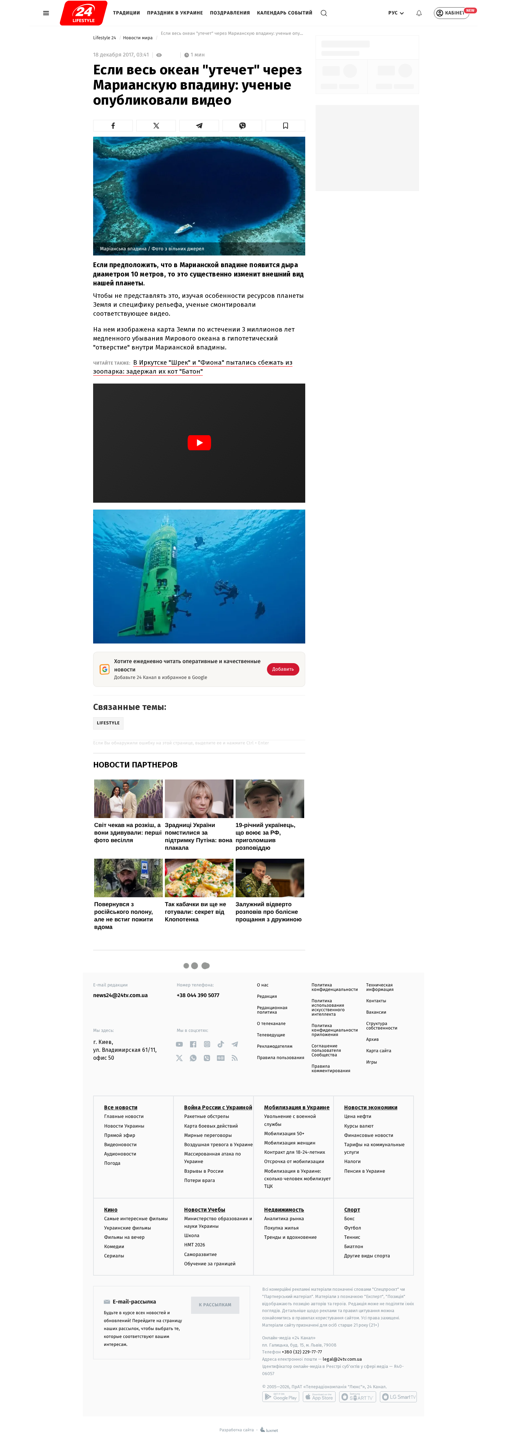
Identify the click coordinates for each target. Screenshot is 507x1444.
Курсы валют (359, 1126)
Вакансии (376, 1012)
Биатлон (353, 1246)
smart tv (357, 1397)
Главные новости (124, 1116)
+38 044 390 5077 (198, 995)
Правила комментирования (330, 1068)
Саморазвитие (200, 1254)
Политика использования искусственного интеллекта (328, 1008)
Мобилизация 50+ (284, 1134)
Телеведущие (271, 1035)
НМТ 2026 (194, 1245)
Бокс (349, 1219)
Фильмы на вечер (124, 1237)
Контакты (376, 1001)
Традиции (126, 13)
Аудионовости (120, 1154)
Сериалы (114, 1256)
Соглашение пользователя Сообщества (326, 1050)
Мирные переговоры (208, 1135)
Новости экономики (370, 1107)
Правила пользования (280, 1058)
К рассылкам (215, 1305)
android (280, 1397)
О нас (262, 985)
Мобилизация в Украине (297, 1107)
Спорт (352, 1209)
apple (319, 1397)
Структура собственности (382, 1026)
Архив (372, 1039)
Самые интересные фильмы (136, 1219)
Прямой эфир (119, 1135)
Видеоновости (120, 1145)
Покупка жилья (281, 1228)
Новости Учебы (204, 1209)
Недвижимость (284, 1209)
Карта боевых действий (211, 1126)
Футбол (352, 1228)
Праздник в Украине (175, 13)
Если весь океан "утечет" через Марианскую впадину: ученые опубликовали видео (232, 38)
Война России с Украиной (218, 1107)
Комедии (114, 1246)
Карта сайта (378, 1051)
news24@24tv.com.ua (120, 995)
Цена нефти (357, 1116)
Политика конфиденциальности (334, 987)
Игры (371, 1062)
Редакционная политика (272, 1010)
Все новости (120, 1107)
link (179, 1044)
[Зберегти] (285, 125)
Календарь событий (284, 13)
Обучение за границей (210, 1264)
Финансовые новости (368, 1135)
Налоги (352, 1161)
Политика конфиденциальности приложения (334, 1030)
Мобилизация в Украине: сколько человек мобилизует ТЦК (297, 1179)
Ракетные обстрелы (206, 1116)
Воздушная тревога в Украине (218, 1145)
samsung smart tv (398, 1397)
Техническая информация (380, 987)
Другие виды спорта (367, 1256)
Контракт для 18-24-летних (294, 1152)
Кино (111, 1209)
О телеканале (271, 1024)
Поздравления (230, 13)
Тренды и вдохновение (290, 1237)
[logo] (83, 13)
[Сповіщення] (419, 13)
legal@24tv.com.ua (342, 1359)
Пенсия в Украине (364, 1171)
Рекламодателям (274, 1046)
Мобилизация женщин (290, 1143)
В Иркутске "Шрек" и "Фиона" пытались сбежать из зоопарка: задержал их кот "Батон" (192, 366)
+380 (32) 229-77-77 (302, 1351)
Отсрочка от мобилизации (294, 1161)
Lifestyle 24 (105, 38)
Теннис (352, 1237)
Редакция (267, 996)
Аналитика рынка (284, 1219)
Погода (112, 1163)
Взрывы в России (203, 1171)
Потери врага (199, 1180)
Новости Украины (124, 1126)
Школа (191, 1235)
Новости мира (138, 38)
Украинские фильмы (127, 1228)
